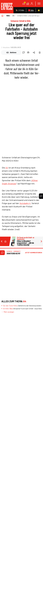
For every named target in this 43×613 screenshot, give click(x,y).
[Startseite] (2, 16)
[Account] (31, 3)
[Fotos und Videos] (27, 3)
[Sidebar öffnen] (39, 3)
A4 (13, 16)
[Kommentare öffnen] (41, 196)
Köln (8, 16)
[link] (6, 6)
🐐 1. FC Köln (19, 10)
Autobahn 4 (25, 203)
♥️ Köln (31, 10)
